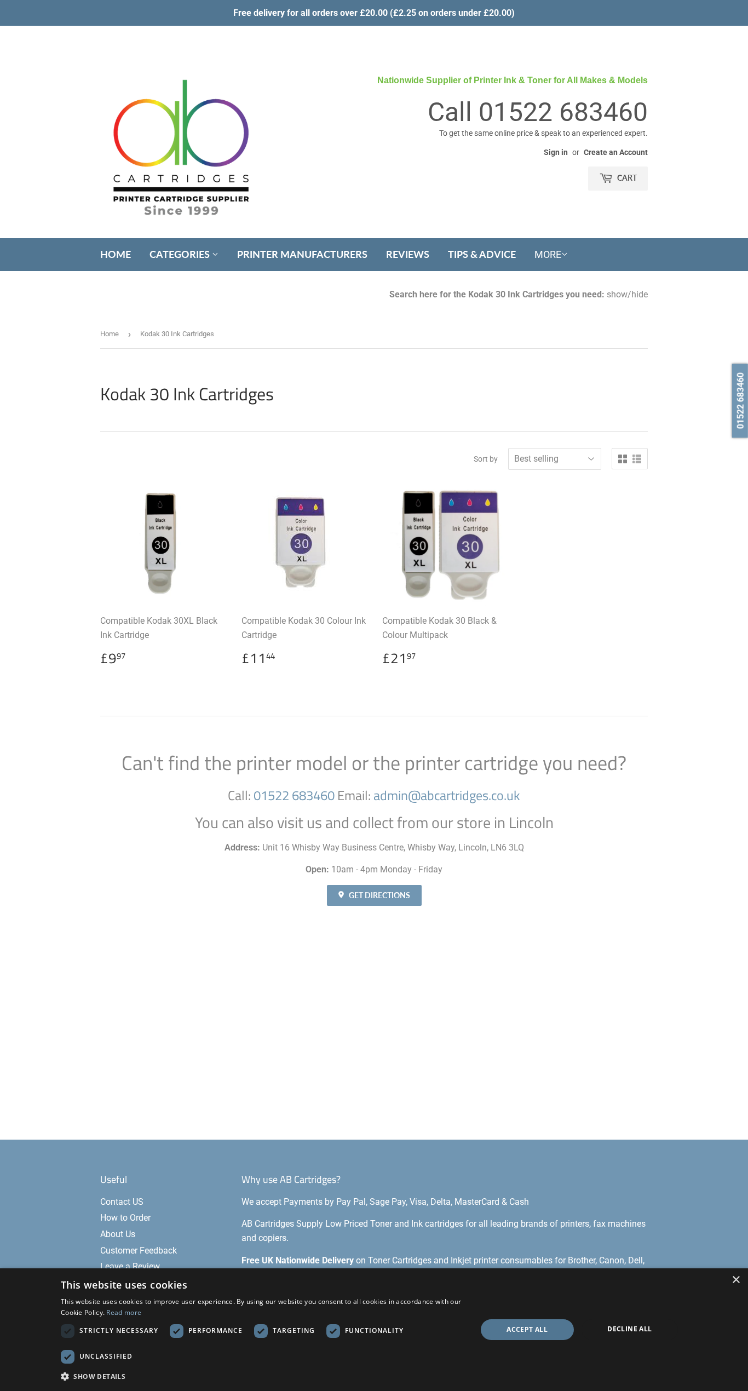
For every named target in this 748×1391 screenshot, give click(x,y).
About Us (117, 1234)
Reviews (407, 254)
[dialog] (374, 1329)
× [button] (736, 1280)
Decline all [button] (629, 1328)
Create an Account (616, 152)
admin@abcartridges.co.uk (446, 795)
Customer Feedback (138, 1250)
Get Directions (378, 895)
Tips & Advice (482, 254)
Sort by (486, 459)
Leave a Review (130, 1266)
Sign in (556, 152)
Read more (123, 1312)
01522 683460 (563, 112)
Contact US (121, 1202)
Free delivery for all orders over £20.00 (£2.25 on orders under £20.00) (374, 13)
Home (115, 254)
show (617, 294)
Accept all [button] (527, 1329)
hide (639, 294)
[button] (262, 1376)
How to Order (125, 1217)
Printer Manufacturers (302, 254)
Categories (180, 254)
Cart (626, 177)
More (547, 254)
